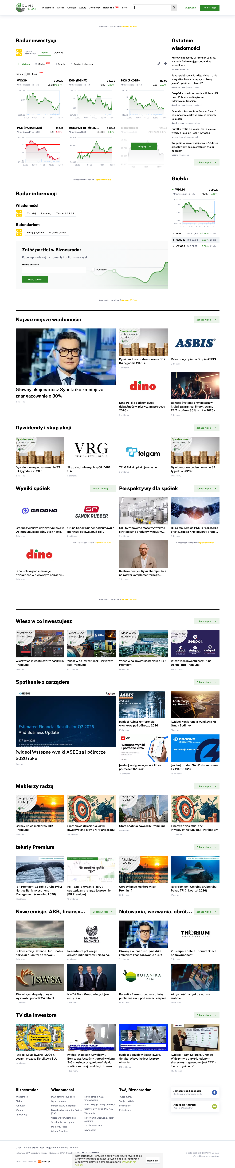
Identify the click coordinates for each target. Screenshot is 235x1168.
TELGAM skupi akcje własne (138, 467)
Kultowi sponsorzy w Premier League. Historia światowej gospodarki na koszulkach (194, 61)
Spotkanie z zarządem (62, 1122)
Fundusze (71, 7)
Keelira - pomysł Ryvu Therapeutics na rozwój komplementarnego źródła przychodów (142, 574)
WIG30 (22, 80)
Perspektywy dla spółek (63, 1105)
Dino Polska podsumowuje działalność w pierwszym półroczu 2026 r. (142, 406)
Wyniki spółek (58, 1101)
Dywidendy (95, 7)
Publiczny (101, 269)
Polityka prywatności (34, 1147)
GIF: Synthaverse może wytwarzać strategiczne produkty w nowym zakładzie (142, 531)
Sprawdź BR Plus (129, 27)
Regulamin (52, 1147)
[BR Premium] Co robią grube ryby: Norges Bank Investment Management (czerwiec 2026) (39, 890)
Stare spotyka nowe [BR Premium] (142, 826)
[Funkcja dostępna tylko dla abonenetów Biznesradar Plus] (19, 52)
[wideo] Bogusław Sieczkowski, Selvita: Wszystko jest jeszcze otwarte (140, 1058)
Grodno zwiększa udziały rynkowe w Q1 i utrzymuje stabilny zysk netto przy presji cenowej (40, 531)
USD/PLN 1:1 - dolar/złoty (86, 127)
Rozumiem (152, 1160)
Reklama (63, 1147)
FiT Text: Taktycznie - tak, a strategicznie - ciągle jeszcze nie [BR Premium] (89, 890)
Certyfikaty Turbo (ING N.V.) (98, 1109)
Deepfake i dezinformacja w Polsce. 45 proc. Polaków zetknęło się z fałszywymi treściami (195, 97)
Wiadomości (48, 7)
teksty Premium (59, 1131)
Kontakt (74, 1147)
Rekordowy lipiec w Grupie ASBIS (193, 359)
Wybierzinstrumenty (30, 52)
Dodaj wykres (144, 146)
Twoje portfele (126, 1101)
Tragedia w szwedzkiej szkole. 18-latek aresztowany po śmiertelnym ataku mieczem (195, 147)
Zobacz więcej (204, 162)
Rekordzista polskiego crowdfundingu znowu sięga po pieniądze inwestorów (88, 954)
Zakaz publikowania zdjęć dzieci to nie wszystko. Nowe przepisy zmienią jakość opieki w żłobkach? (194, 79)
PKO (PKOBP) (130, 80)
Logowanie (190, 7)
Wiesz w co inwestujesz (63, 1117)
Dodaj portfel (35, 279)
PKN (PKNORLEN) (29, 127)
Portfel (124, 7)
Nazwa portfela (30, 264)
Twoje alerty (125, 1096)
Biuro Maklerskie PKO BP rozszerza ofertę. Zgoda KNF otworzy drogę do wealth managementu (194, 531)
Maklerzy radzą (59, 1126)
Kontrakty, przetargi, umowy (99, 1104)
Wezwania (89, 1113)
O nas (18, 1147)
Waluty (82, 7)
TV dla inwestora (93, 1125)
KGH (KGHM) (78, 80)
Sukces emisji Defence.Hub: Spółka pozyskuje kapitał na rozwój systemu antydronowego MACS (39, 954)
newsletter (90, 1130)
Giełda (60, 7)
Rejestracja (210, 7)
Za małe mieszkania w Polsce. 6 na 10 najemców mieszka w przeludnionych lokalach (194, 115)
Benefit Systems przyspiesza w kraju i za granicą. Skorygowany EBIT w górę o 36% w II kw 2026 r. (193, 406)
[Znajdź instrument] (174, 7)
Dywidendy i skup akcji (63, 1096)
